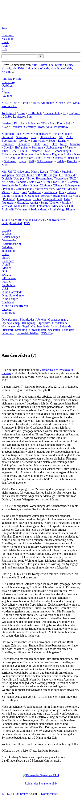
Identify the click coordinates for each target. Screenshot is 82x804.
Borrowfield (38, 140)
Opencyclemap (11, 323)
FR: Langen (49, 175)
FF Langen (9, 278)
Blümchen (34, 123)
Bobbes (44, 154)
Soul (24, 192)
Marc (35, 102)
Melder (6, 268)
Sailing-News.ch (35, 219)
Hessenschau (44, 178)
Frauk (23, 151)
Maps (34, 171)
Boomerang (9, 140)
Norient (60, 188)
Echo (30, 178)
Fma (61, 192)
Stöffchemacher (44, 188)
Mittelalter (20, 206)
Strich (60, 161)
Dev (54, 144)
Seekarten (54, 329)
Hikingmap (28, 323)
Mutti (5, 151)
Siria (76, 102)
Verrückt (7, 206)
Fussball (67, 171)
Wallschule (8, 285)
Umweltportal (37, 329)
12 (5, 157)
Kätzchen (19, 123)
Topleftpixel (9, 113)
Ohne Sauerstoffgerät (15, 305)
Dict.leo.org (21, 171)
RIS (4, 271)
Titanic (58, 185)
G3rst (16, 192)
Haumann (22, 209)
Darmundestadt (52, 199)
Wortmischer (9, 106)
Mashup (72, 188)
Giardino (24, 102)
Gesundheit (32, 195)
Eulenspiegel (72, 185)
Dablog (54, 202)
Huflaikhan (21, 147)
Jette (14, 151)
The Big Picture (11, 78)
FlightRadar (27, 319)
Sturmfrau (22, 137)
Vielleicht (8, 302)
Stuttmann (10, 161)
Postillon (8, 188)
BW (44, 123)
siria (34, 65)
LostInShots (35, 113)
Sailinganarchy (56, 219)
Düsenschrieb (48, 137)
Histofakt (22, 202)
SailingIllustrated (12, 223)
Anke (69, 137)
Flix (38, 157)
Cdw (67, 199)
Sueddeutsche (10, 185)
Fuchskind (73, 157)
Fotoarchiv (43, 206)
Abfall (6, 264)
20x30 (7, 116)
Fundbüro (8, 261)
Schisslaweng (45, 161)
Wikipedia (8, 175)
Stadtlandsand (39, 209)
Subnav (71, 192)
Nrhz (47, 182)
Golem (34, 185)
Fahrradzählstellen (28, 333)
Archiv (6, 45)
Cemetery (30, 126)
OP (61, 175)
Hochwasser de (11, 326)
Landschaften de (61, 326)
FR (38, 175)
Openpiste (44, 323)
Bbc (61, 182)
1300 (70, 206)
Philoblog (9, 199)
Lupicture (19, 116)
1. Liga (6, 230)
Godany (67, 133)
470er (5, 219)
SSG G (6, 274)
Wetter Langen (11, 237)
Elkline (6, 195)
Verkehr (41, 319)
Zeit (4, 182)
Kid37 (5, 102)
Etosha (62, 140)
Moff (30, 157)
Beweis (45, 195)
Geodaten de (60, 323)
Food (60, 123)
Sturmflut (7, 137)
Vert (45, 144)
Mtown (6, 192)
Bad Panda (50, 192)
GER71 (7, 89)
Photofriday (61, 126)
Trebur (37, 199)
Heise (23, 185)
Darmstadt (8, 312)
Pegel (25, 326)
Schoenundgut (62, 151)
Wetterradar (9, 240)
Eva (27, 133)
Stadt (32, 206)
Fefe (68, 102)
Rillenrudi (35, 192)
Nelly (63, 144)
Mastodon (8, 38)
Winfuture (46, 185)
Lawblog (74, 195)
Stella (37, 144)
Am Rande (16, 157)
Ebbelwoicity (10, 154)
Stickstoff (7, 329)
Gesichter (16, 126)
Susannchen (59, 195)
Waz (39, 182)
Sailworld (16, 219)
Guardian (72, 182)
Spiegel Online (25, 175)
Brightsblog (57, 209)
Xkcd (5, 164)
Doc (33, 137)
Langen (6, 309)
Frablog (66, 202)
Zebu (51, 140)
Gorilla (23, 140)
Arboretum (47, 102)
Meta (47, 157)
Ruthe (67, 154)
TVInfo (54, 171)
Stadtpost (19, 178)
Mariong (75, 144)
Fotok (21, 113)
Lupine (69, 65)
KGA (5, 126)
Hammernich (28, 154)
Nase (77, 154)
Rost (41, 126)
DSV (27, 223)
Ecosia (44, 171)
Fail (31, 161)
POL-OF (7, 281)
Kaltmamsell (40, 133)
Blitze (5, 254)
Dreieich (7, 178)
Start (4, 28)
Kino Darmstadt (12, 292)
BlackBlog (8, 82)
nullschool (8, 250)
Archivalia (8, 209)
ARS (5, 288)
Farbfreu (7, 85)
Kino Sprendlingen (13, 295)
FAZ (73, 178)
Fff (64, 113)
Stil (61, 137)
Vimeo (6, 92)
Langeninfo (24, 199)
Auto (49, 126)
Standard (21, 182)
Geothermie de (40, 326)
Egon (22, 161)
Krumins (72, 161)
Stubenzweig (54, 147)
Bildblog (17, 195)
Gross (59, 102)
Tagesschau (61, 178)
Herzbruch (8, 144)
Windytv (7, 247)
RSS (4, 49)
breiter (24, 793)
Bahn (69, 123)
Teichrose (36, 151)
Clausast (58, 157)
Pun (29, 116)
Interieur (7, 123)
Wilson (69, 147)
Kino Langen (10, 298)
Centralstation (24, 188)
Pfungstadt (8, 202)
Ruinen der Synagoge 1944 (41, 783)
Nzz (11, 182)
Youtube (7, 95)
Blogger (71, 209)
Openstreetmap (57, 319)
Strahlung (21, 329)
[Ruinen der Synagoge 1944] (41, 775)
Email (5, 42)
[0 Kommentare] (48, 793)
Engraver (74, 113)
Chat (14, 102)
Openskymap (10, 319)
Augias (34, 202)
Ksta (31, 182)
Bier (52, 123)
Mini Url (7, 171)
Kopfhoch (8, 133)
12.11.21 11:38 (11, 793)
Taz (55, 182)
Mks (47, 151)
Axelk (55, 133)
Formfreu (37, 147)
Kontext (70, 175)
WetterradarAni (11, 243)
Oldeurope (24, 144)
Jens (19, 133)
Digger (56, 154)
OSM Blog (47, 333)
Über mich (8, 35)
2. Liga (6, 233)
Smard (6, 257)
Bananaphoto (52, 113)
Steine (44, 202)
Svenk (8, 147)
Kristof (43, 65)
